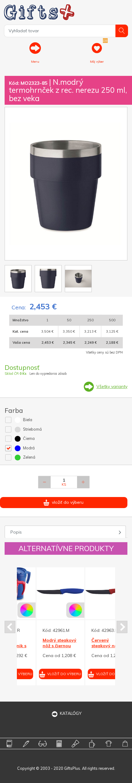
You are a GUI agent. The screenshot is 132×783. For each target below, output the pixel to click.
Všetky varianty (111, 386)
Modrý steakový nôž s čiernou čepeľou (40, 645)
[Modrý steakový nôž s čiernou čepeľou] (41, 591)
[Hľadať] (121, 31)
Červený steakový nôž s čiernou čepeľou (89, 645)
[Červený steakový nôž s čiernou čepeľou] (90, 591)
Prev (10, 627)
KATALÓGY (71, 713)
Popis (16, 532)
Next (122, 627)
